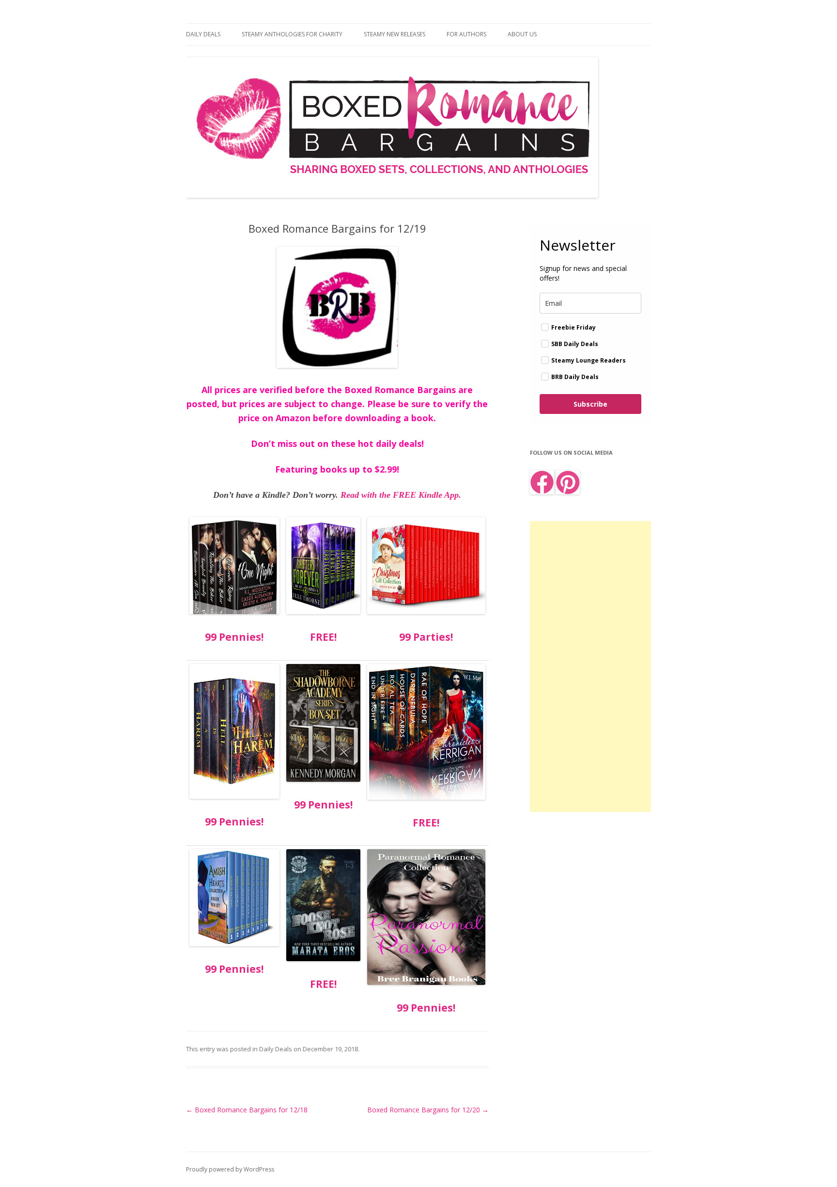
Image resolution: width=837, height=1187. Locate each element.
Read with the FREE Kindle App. (401, 495)
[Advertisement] (590, 666)
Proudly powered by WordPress (230, 1169)
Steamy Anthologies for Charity (292, 34)
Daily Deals (203, 34)
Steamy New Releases (394, 34)
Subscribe (590, 404)
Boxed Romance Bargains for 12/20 (428, 1109)
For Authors (466, 34)
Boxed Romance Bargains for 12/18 (247, 1109)
